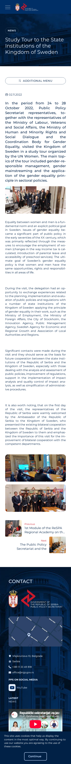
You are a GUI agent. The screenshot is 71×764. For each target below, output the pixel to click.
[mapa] (35, 631)
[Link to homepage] (27, 7)
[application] (35, 724)
